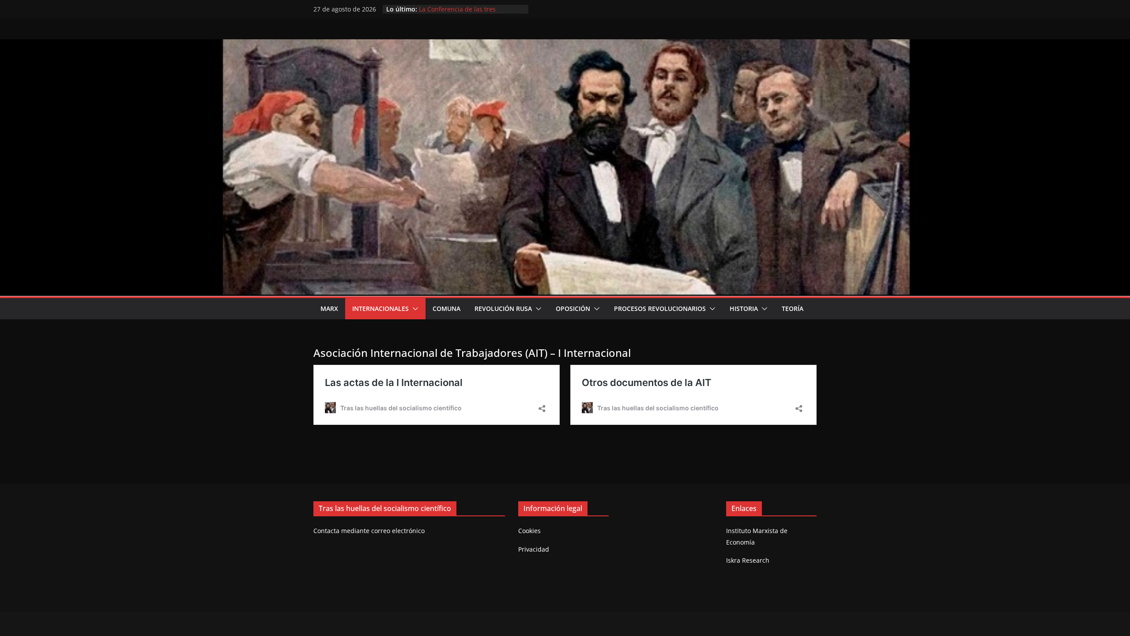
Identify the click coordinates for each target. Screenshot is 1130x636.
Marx (329, 308)
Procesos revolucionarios (660, 308)
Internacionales (380, 308)
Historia (744, 308)
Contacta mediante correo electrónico (369, 530)
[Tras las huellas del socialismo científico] (565, 45)
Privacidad (533, 549)
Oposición (573, 308)
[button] (413, 309)
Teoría (792, 308)
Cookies (529, 530)
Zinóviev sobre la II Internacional (467, 9)
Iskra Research (747, 560)
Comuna (446, 308)
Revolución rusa (503, 308)
